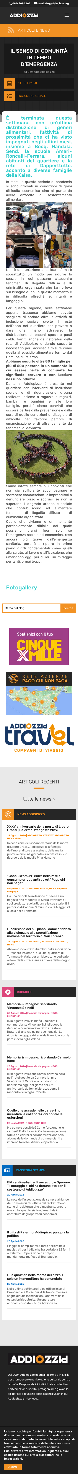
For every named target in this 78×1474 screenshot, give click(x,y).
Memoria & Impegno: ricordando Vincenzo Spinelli (32, 1006)
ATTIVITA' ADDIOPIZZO (56, 835)
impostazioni (13, 1459)
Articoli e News (34, 30)
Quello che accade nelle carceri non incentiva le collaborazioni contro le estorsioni (35, 1114)
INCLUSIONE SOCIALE (32, 95)
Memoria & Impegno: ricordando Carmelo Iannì (39, 1059)
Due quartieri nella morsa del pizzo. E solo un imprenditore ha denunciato (35, 1277)
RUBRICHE (24, 992)
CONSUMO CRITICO (37, 888)
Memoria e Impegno (38, 1013)
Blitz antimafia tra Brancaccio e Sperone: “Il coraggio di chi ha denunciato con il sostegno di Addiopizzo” (39, 1185)
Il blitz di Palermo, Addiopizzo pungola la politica (38, 1234)
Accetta (12, 1467)
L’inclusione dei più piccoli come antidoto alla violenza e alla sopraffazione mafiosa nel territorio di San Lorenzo (39, 932)
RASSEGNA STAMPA (30, 1170)
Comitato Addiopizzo (41, 71)
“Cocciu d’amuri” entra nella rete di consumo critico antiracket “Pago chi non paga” (36, 879)
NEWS (10, 838)
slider (18, 838)
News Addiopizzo (31, 814)
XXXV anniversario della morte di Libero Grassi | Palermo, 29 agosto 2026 (38, 828)
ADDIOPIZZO (34, 835)
